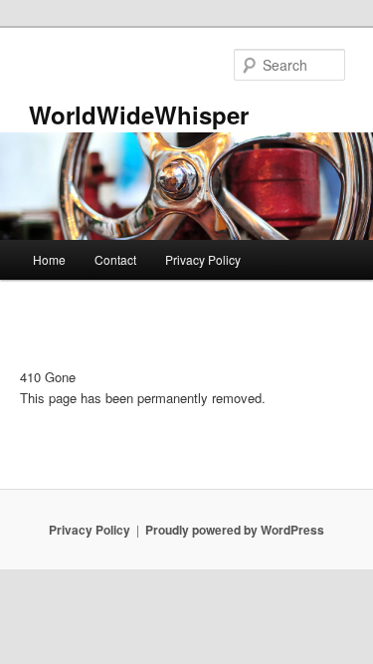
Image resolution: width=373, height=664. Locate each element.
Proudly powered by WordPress (234, 530)
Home (49, 259)
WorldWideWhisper (139, 114)
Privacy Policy (203, 259)
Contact (115, 259)
